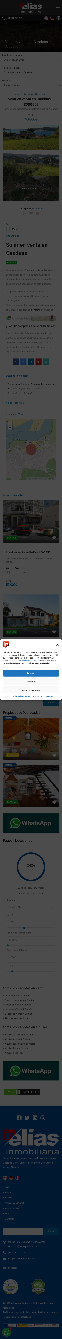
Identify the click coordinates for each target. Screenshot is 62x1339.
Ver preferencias (31, 690)
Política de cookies (29, 661)
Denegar (31, 681)
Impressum (49, 696)
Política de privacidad (34, 696)
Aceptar (31, 673)
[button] (57, 644)
